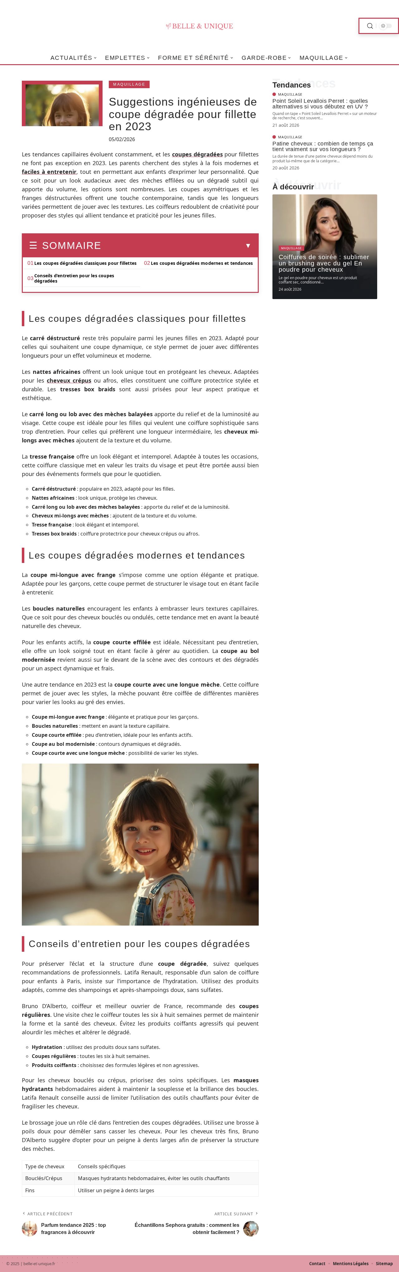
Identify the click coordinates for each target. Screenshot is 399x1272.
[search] (370, 26)
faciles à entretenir (49, 171)
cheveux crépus (69, 380)
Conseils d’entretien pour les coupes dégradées (74, 278)
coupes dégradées (197, 154)
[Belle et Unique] (199, 26)
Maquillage (129, 84)
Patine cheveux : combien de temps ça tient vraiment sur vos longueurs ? (322, 146)
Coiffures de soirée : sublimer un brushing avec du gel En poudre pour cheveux (324, 263)
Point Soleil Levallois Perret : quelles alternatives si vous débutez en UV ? (320, 104)
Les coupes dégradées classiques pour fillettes (85, 263)
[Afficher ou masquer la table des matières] (176, 246)
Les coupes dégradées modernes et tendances (202, 263)
